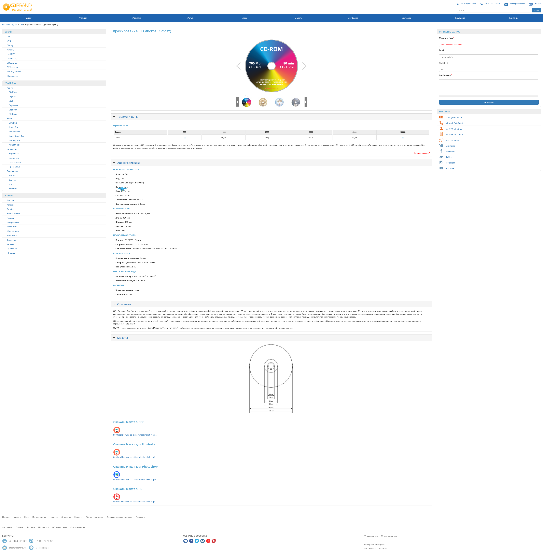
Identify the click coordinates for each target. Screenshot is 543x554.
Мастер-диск (13, 231)
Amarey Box (14, 131)
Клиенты (54, 517)
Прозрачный (14, 166)
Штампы (11, 252)
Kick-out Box (14, 144)
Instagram (450, 162)
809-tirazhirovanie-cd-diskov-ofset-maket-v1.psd (135, 479)
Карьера (78, 517)
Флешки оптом (371, 535)
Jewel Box (13, 127)
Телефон (443, 62)
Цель (26, 517)
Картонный (14, 153)
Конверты (12, 149)
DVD (9, 40)
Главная (6, 24)
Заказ (244, 18)
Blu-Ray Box (14, 140)
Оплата (19, 527)
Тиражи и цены (127, 116)
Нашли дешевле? (421, 152)
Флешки (83, 18)
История (6, 517)
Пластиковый (15, 162)
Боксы (10, 118)
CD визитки (12, 62)
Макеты (298, 18)
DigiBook (13, 109)
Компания (460, 18)
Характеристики (128, 162)
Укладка (10, 244)
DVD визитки (12, 67)
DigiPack (13, 92)
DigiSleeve (13, 105)
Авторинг (11, 204)
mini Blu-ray (12, 58)
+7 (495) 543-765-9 (468, 3)
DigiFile (12, 96)
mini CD (10, 49)
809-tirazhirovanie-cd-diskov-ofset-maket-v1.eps (135, 434)
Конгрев (10, 217)
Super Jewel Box (16, 136)
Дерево (12, 179)
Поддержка (43, 527)
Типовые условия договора (119, 517)
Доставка (406, 18)
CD (21, 24)
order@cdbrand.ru (517, 3)
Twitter (449, 157)
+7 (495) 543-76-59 (18, 540)
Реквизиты (140, 517)
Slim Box (13, 122)
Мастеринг (12, 235)
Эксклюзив (12, 171)
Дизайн (10, 209)
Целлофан (12, 248)
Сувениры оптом (389, 535)
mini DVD (11, 54)
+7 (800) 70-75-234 (492, 3)
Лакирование (13, 222)
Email (442, 50)
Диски (29, 18)
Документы (7, 527)
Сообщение (445, 75)
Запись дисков (13, 213)
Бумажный (14, 157)
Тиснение (11, 239)
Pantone (10, 200)
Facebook (450, 151)
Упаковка (136, 18)
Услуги (190, 18)
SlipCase (13, 114)
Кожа (11, 184)
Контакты (514, 18)
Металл (12, 175)
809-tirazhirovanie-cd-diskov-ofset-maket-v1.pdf (134, 501)
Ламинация (12, 226)
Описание (123, 304)
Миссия (17, 517)
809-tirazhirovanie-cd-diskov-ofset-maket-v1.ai (134, 457)
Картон (10, 87)
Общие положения (94, 517)
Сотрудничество (77, 527)
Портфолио (352, 18)
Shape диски (13, 76)
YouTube (450, 168)
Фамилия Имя (446, 37)
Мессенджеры (452, 140)
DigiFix (12, 100)
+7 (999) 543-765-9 (454, 134)
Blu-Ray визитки (14, 71)
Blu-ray (10, 45)
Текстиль (13, 188)
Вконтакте (450, 145)
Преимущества (39, 517)
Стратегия (66, 517)
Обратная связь (59, 527)
